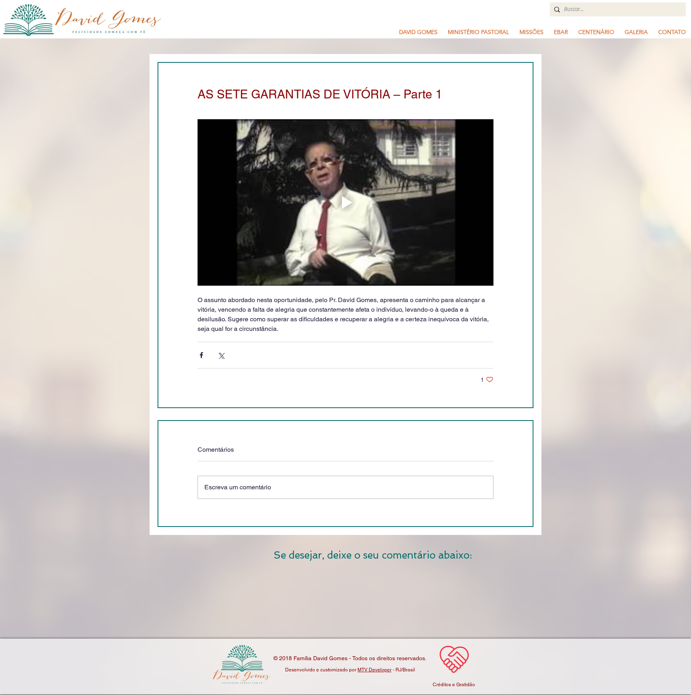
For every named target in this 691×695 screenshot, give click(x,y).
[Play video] (345, 202)
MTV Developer (374, 670)
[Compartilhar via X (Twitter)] (221, 355)
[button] (478, 32)
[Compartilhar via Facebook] (201, 355)
